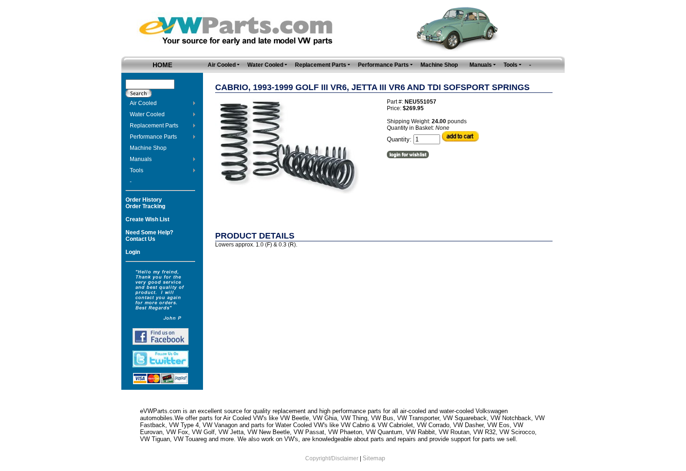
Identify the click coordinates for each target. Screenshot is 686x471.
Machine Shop (148, 148)
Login (133, 252)
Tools (136, 170)
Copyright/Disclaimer (331, 458)
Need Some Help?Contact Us (149, 235)
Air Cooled (143, 103)
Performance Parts (153, 137)
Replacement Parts (154, 125)
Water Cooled (147, 114)
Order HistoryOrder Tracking (145, 203)
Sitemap (374, 458)
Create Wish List (147, 219)
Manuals (141, 159)
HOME (162, 65)
